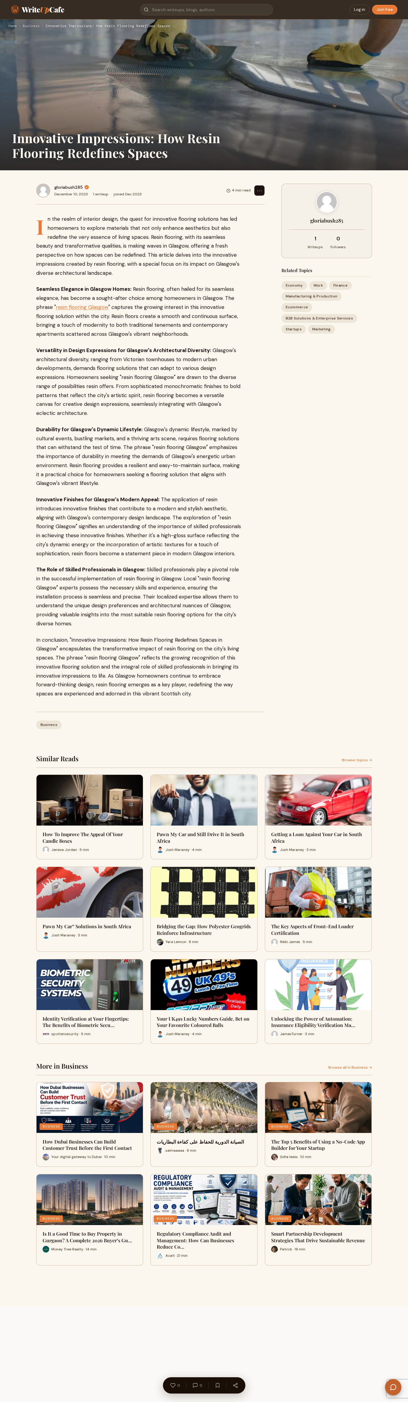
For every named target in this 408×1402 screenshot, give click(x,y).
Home (12, 26)
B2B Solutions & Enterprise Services (319, 318)
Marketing (321, 329)
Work (318, 285)
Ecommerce (297, 307)
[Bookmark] (217, 1385)
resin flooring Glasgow (82, 307)
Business (31, 26)
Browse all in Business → (350, 1067)
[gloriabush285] (43, 190)
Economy (294, 285)
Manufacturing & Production (312, 296)
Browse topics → (357, 760)
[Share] (235, 1385)
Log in (359, 9)
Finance (340, 285)
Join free (385, 9)
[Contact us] (393, 1387)
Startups (294, 329)
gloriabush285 (68, 187)
